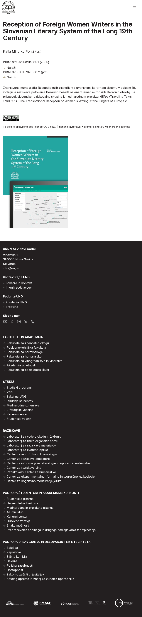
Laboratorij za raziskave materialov (31, 445)
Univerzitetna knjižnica (22, 503)
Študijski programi (19, 387)
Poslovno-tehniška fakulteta (26, 347)
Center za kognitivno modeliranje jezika (34, 481)
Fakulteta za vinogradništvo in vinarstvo (34, 361)
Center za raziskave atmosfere (28, 459)
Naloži (11, 68)
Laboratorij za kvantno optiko (27, 450)
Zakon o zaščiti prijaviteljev (25, 574)
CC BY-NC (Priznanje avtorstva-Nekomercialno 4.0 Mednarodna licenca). (87, 126)
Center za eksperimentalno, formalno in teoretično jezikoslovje (51, 476)
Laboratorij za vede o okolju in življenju (34, 436)
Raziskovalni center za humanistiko (31, 472)
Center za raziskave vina (24, 467)
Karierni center (17, 414)
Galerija (12, 561)
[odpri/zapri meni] (134, 7)
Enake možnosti (18, 525)
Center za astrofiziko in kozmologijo (32, 454)
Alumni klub (15, 512)
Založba (12, 548)
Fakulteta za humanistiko (24, 356)
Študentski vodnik (19, 419)
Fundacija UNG (16, 302)
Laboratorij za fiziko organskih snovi (32, 441)
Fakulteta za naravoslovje (25, 352)
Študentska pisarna (20, 499)
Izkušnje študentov (20, 401)
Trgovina (12, 307)
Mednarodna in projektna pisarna (30, 508)
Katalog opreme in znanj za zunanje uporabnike (40, 579)
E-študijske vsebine (20, 410)
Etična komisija (17, 556)
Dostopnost (15, 570)
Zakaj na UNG (16, 396)
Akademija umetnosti (21, 365)
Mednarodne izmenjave (23, 405)
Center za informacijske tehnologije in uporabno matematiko (49, 463)
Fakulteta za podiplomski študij (28, 370)
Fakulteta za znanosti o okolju (28, 343)
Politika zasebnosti (20, 565)
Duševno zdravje (18, 521)
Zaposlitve (14, 552)
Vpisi (10, 392)
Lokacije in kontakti (19, 283)
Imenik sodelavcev (19, 287)
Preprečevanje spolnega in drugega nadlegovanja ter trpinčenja (51, 530)
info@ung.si (11, 268)
